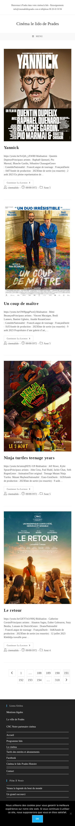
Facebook (11, 758)
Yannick (11, 147)
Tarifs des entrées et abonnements (22, 752)
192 (21, 680)
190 (57, 673)
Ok (37, 818)
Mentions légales (14, 712)
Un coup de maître (21, 303)
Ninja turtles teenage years (29, 458)
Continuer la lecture (20, 182)
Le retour (13, 610)
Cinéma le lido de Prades (37, 23)
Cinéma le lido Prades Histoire (21, 764)
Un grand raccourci (15, 794)
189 (48, 673)
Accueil (10, 735)
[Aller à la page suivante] (66, 680)
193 (30, 680)
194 (39, 680)
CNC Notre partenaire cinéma (21, 726)
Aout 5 (47, 187)
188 (39, 673)
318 (57, 680)
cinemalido (13, 187)
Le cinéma (11, 747)
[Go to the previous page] (12, 673)
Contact (10, 771)
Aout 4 (47, 650)
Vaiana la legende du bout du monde (24, 788)
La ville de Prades (15, 719)
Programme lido (14, 741)
